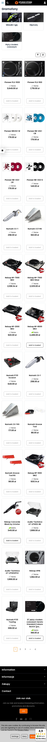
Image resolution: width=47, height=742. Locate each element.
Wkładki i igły (12, 25)
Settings (15, 736)
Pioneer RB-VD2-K (35, 180)
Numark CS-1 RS (12, 424)
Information (8, 669)
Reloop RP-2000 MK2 (12, 327)
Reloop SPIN (34, 571)
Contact (6, 691)
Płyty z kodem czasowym (11, 45)
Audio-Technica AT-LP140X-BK (34, 523)
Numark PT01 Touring (12, 620)
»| (35, 649)
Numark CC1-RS (35, 229)
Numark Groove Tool (35, 425)
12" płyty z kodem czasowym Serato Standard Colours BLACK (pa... (35, 623)
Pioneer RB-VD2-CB (34, 132)
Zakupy (6, 684)
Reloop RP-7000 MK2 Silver (35, 278)
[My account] (45, 2)
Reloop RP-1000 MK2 (35, 474)
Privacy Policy (23, 730)
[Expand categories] (2, 2)
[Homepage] (23, 2)
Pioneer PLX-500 (34, 82)
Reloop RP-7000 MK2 (12, 278)
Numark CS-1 (35, 375)
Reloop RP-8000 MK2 (35, 327)
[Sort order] (43, 55)
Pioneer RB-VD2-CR (12, 181)
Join (23, 711)
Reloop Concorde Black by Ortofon (12, 523)
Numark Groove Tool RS (12, 474)
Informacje (8, 676)
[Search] (7, 2)
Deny (24, 736)
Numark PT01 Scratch (12, 376)
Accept (34, 736)
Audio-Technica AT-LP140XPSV (12, 572)
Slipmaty (34, 25)
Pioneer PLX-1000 (12, 82)
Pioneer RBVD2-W (12, 131)
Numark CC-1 (12, 229)
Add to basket (35, 345)
